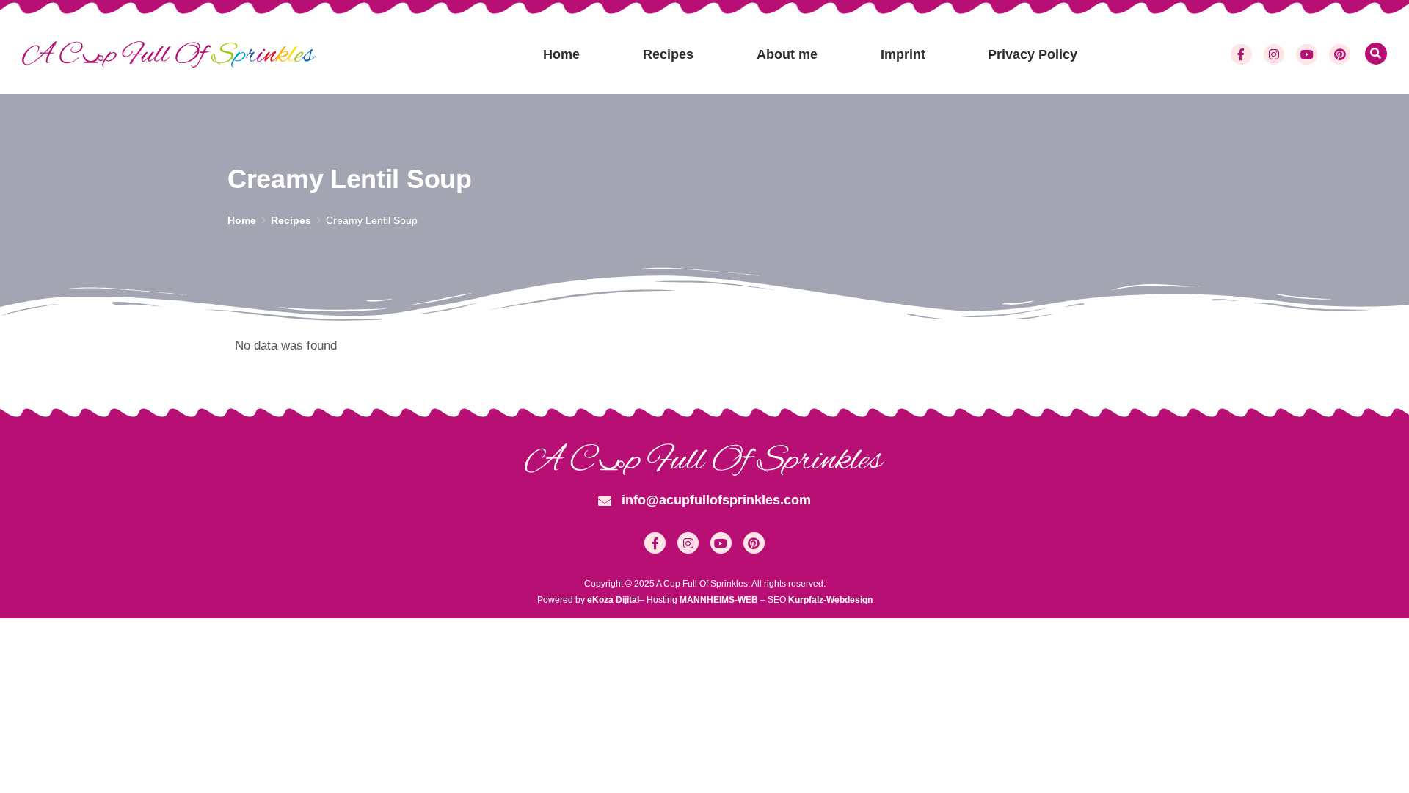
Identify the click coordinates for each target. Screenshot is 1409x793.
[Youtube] (1306, 54)
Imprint (903, 54)
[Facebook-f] (1241, 54)
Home (561, 54)
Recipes (668, 54)
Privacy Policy (1032, 54)
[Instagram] (1274, 54)
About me (787, 54)
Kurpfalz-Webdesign (830, 600)
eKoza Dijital (613, 600)
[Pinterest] (1339, 54)
